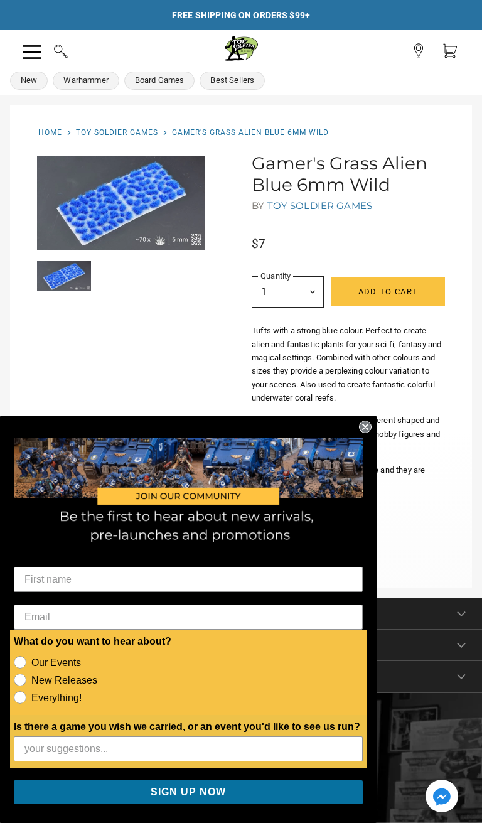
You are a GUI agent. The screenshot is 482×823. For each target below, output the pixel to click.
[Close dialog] (365, 427)
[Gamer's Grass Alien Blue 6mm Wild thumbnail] (64, 276)
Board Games (160, 80)
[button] (442, 797)
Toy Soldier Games (117, 132)
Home (50, 132)
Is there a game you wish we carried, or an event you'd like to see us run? (187, 726)
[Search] (48, 49)
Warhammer (85, 80)
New (29, 80)
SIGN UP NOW (188, 792)
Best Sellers (232, 80)
